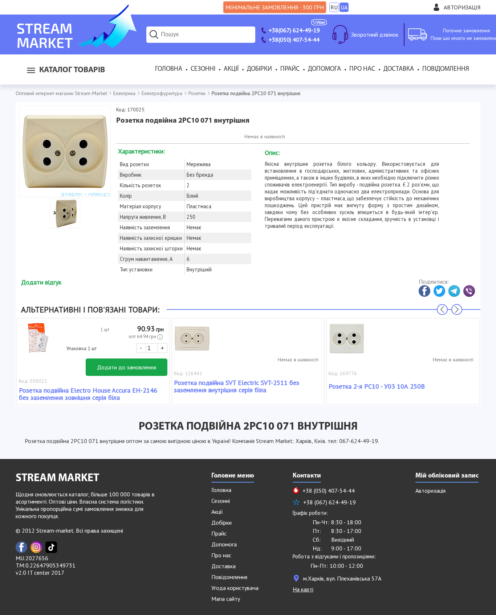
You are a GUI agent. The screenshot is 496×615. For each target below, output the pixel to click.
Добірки (259, 69)
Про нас (362, 69)
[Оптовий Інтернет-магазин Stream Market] (76, 45)
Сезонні (203, 69)
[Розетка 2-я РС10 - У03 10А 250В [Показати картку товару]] (347, 342)
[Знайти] (154, 34)
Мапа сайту (225, 598)
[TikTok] (51, 547)
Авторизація (462, 7)
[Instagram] (36, 547)
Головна (168, 69)
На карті (303, 589)
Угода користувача (235, 587)
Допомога (324, 69)
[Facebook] (21, 547)
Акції (231, 69)
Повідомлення (445, 69)
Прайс (290, 69)
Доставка (398, 69)
